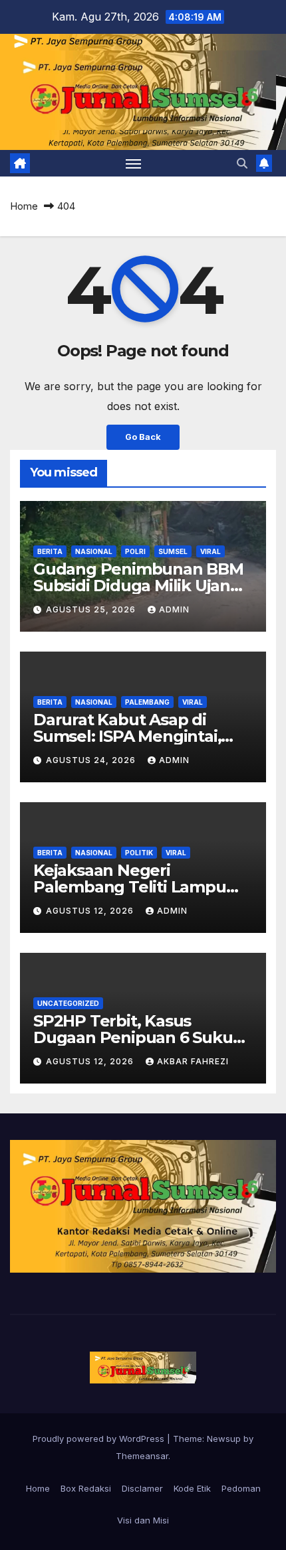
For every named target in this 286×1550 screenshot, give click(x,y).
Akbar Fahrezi (193, 1061)
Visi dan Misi (143, 1520)
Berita (50, 551)
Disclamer (142, 1488)
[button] (242, 163)
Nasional (93, 551)
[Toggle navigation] (133, 163)
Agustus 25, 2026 (92, 609)
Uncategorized (68, 1003)
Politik (139, 853)
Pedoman (241, 1488)
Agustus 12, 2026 (91, 911)
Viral (210, 551)
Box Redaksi (86, 1488)
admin (174, 609)
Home (24, 206)
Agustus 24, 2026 (92, 760)
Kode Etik (192, 1488)
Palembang (147, 702)
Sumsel (173, 551)
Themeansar (142, 1455)
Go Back (143, 437)
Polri (135, 551)
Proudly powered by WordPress (100, 1438)
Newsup (224, 1438)
